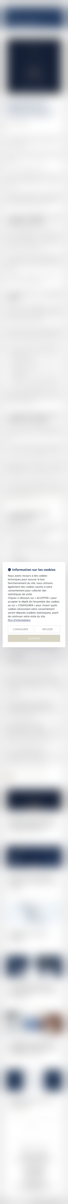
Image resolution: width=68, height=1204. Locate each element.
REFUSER (47, 629)
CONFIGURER (20, 629)
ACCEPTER (34, 638)
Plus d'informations (19, 620)
